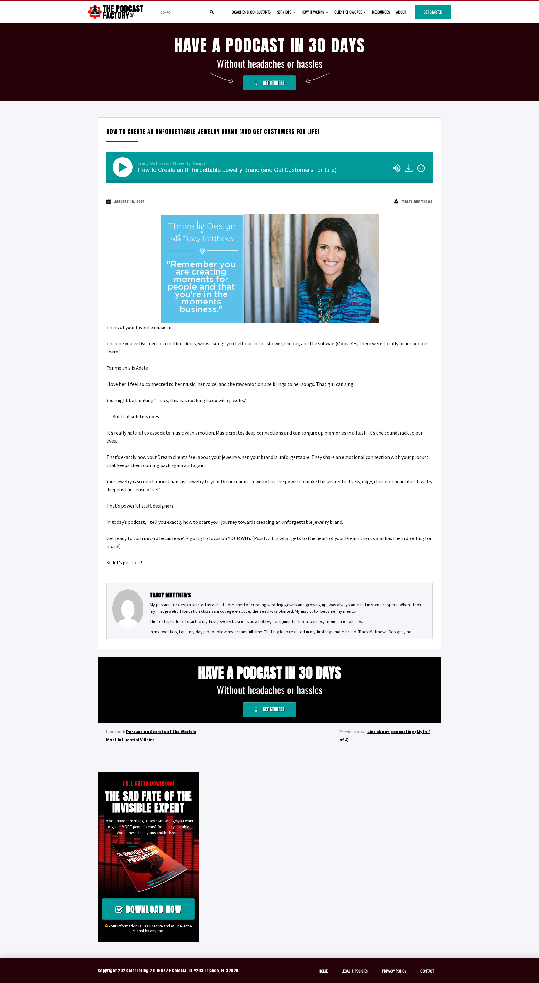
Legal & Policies (355, 971)
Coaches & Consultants (251, 12)
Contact (427, 971)
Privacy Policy (394, 971)
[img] (420, 168)
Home (323, 971)
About (401, 12)
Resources (381, 12)
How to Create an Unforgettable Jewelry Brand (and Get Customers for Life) (213, 131)
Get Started (433, 12)
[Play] (124, 167)
